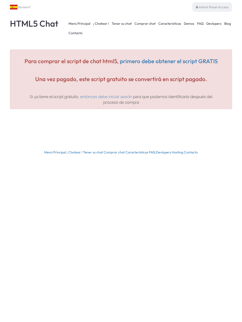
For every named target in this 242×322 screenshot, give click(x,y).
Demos (189, 23)
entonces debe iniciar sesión (106, 96)
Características (169, 23)
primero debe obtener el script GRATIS (169, 61)
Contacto (75, 33)
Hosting (177, 152)
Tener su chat (122, 23)
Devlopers (213, 23)
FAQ (200, 23)
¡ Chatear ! (101, 23)
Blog (227, 23)
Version (23, 7)
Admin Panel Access (213, 7)
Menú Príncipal (79, 23)
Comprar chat (145, 23)
